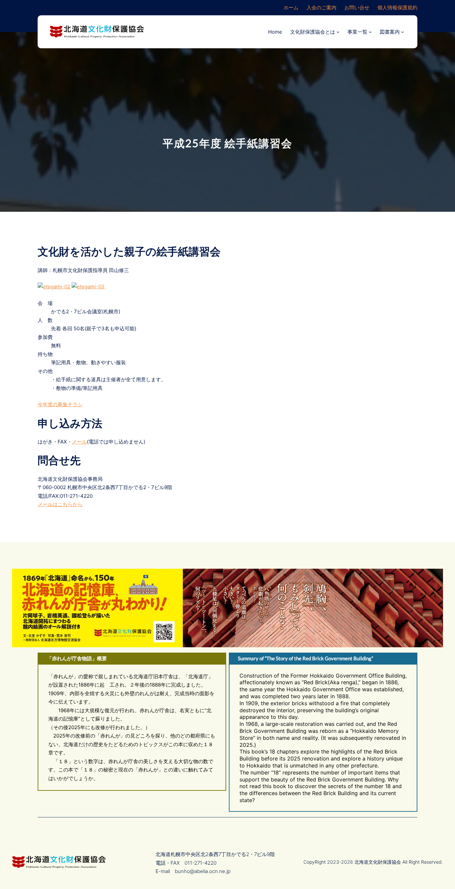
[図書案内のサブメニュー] (402, 31)
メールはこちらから (60, 504)
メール (79, 442)
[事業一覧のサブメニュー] (370, 31)
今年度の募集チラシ (60, 404)
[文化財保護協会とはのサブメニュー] (337, 31)
